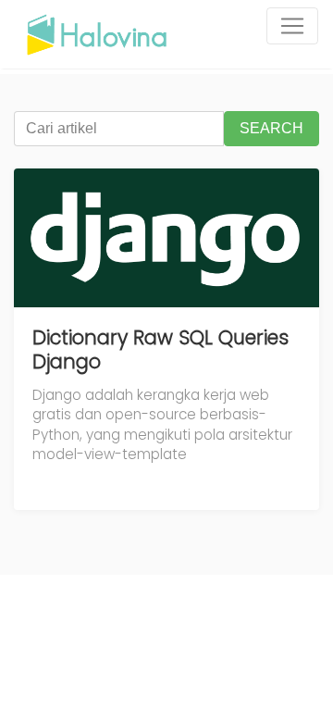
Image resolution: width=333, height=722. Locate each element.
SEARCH (271, 128)
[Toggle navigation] (292, 25)
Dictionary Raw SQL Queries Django (160, 349)
